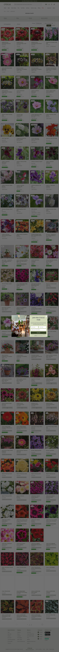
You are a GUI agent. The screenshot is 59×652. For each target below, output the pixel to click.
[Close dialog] (46, 316)
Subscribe (38, 332)
